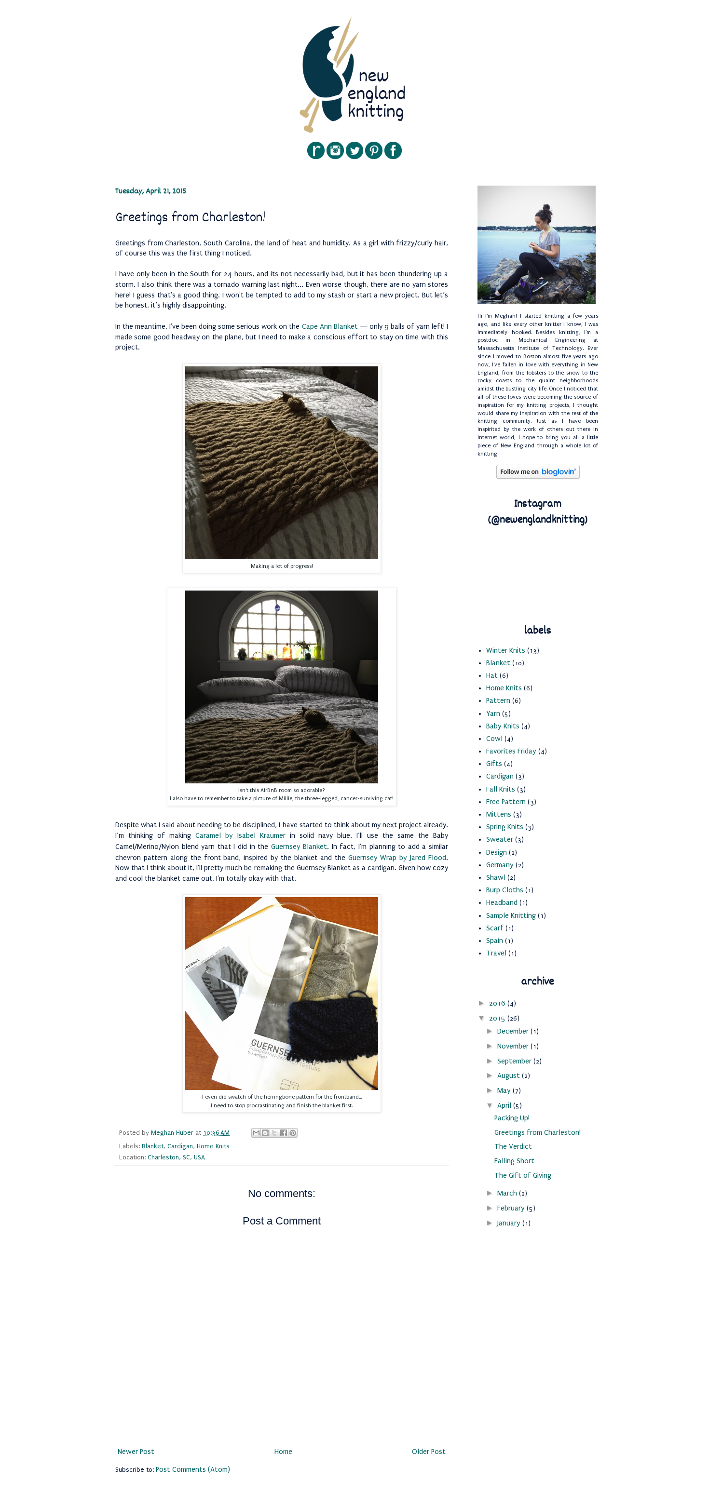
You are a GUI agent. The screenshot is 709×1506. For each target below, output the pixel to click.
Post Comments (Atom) (193, 1469)
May (505, 1090)
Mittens (498, 814)
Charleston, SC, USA (176, 1157)
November (514, 1046)
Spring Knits (504, 826)
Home (283, 1451)
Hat (492, 675)
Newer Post (136, 1451)
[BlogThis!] (265, 1133)
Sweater (499, 839)
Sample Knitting (511, 915)
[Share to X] (274, 1133)
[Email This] (256, 1133)
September (515, 1061)
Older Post (429, 1451)
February (512, 1208)
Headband (502, 902)
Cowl (494, 738)
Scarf (495, 928)
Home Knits (213, 1146)
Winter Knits (505, 650)
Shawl (495, 877)
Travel (496, 953)
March (508, 1193)
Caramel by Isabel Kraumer (240, 835)
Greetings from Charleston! (537, 1132)
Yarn (493, 713)
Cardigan (180, 1146)
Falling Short (514, 1160)
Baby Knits (502, 726)
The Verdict (513, 1146)
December (514, 1031)
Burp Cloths (504, 890)
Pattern (498, 700)
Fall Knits (500, 789)
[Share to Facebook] (283, 1133)
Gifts (494, 763)
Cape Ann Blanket (331, 326)
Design (496, 852)
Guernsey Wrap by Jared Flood (397, 857)
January (509, 1223)
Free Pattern (506, 801)
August (509, 1075)
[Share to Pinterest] (293, 1133)
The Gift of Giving (522, 1175)
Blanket (153, 1146)
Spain (494, 940)
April (505, 1105)
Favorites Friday (511, 751)
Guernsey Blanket (299, 846)
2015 (498, 1018)
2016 (498, 1003)
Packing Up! (512, 1118)
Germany (500, 865)
